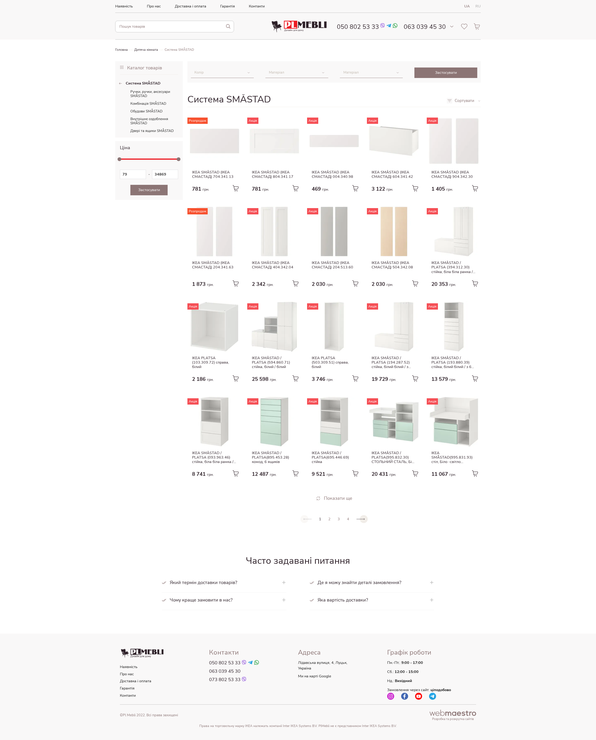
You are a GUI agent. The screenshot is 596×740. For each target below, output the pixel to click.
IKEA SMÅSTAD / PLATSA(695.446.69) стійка (330, 457)
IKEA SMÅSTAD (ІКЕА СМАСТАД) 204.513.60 (332, 265)
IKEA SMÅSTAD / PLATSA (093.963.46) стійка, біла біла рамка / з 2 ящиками (214, 457)
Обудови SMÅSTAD (146, 111)
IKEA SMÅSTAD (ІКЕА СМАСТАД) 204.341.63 (213, 265)
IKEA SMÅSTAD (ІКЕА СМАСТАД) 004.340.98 (332, 174)
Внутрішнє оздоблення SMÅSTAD (149, 121)
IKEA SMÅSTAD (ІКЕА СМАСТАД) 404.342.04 (272, 265)
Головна (121, 50)
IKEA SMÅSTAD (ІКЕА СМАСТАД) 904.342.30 (452, 174)
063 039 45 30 (425, 27)
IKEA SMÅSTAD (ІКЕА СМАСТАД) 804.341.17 (272, 174)
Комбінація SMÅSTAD (148, 103)
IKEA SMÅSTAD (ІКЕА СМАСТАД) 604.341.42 (392, 174)
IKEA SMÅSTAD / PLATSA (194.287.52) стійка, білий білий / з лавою (391, 362)
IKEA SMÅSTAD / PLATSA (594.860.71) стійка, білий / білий (271, 362)
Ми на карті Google (314, 676)
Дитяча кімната (146, 50)
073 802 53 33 (224, 680)
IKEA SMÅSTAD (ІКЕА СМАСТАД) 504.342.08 (392, 265)
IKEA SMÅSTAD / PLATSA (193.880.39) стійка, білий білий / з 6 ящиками (451, 362)
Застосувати (446, 72)
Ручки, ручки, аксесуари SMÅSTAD (150, 94)
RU (478, 6)
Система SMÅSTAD (179, 50)
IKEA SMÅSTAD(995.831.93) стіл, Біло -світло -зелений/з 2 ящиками (452, 457)
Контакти (257, 6)
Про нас (154, 6)
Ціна (125, 148)
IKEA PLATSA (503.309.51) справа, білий (330, 362)
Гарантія (227, 6)
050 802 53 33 (358, 27)
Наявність (124, 6)
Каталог (144, 68)
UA (467, 6)
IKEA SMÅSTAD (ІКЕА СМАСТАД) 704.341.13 (213, 174)
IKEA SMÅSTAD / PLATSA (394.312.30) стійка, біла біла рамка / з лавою (453, 267)
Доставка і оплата (190, 6)
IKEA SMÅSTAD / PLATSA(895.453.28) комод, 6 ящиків (270, 457)
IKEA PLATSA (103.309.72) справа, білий (210, 362)
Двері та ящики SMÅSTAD (152, 131)
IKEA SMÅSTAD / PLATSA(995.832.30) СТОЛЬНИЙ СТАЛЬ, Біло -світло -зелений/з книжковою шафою (394, 457)
